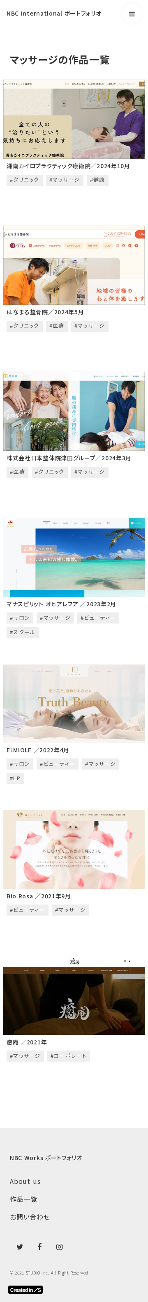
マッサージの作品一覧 (60, 59)
